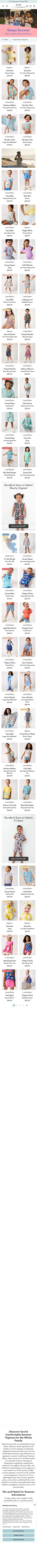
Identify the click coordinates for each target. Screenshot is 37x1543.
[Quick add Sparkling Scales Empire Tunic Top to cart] (15, 953)
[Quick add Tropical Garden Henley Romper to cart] (33, 326)
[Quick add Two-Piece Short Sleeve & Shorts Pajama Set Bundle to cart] (15, 551)
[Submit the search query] (11, 39)
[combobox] (7, 6)
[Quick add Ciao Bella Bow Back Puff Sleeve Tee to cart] (33, 761)
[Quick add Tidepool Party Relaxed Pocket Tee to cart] (33, 586)
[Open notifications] (30, 6)
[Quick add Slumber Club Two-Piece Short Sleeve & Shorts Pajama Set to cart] (33, 97)
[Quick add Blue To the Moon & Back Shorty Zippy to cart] (33, 726)
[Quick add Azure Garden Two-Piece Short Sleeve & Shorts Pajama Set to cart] (33, 655)
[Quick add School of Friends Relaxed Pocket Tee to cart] (15, 797)
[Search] (7, 6)
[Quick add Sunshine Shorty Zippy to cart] (15, 63)
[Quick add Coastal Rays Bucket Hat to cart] (15, 395)
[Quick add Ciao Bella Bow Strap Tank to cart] (15, 223)
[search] (7, 6)
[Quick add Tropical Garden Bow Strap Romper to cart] (15, 361)
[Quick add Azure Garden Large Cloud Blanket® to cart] (15, 689)
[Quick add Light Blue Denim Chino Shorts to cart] (15, 620)
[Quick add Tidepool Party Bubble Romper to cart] (33, 987)
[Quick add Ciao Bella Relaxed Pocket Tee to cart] (15, 188)
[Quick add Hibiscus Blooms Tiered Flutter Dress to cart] (33, 361)
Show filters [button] (5, 41)
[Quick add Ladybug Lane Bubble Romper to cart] (33, 292)
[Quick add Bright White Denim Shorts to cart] (33, 223)
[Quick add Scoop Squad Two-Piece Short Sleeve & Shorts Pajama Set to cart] (33, 551)
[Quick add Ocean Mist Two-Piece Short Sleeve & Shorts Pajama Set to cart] (33, 465)
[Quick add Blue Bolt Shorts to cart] (33, 188)
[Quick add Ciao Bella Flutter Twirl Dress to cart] (15, 292)
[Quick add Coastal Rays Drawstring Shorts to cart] (15, 430)
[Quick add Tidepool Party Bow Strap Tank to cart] (33, 953)
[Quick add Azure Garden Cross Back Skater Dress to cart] (33, 689)
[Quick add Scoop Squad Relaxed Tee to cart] (15, 884)
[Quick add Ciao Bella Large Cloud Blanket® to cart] (15, 726)
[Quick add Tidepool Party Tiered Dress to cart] (15, 655)
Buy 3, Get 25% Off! (18, 526)
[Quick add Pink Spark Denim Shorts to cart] (15, 987)
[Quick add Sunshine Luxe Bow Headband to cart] (33, 918)
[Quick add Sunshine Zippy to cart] (15, 918)
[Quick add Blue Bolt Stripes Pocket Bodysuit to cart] (15, 465)
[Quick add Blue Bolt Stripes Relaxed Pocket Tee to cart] (33, 797)
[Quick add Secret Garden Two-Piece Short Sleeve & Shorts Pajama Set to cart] (15, 326)
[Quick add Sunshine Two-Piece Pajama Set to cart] (33, 63)
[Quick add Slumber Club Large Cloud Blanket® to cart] (15, 132)
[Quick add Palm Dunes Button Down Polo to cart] (33, 395)
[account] (27, 6)
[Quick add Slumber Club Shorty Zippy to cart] (33, 132)
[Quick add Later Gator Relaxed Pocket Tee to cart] (33, 884)
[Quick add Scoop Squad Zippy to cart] (15, 257)
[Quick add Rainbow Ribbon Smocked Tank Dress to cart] (15, 97)
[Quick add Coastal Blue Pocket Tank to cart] (15, 586)
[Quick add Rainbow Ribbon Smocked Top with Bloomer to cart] (15, 761)
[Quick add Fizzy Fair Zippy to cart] (33, 430)
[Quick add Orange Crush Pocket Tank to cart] (33, 620)
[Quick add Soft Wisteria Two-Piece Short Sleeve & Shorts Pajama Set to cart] (33, 257)
